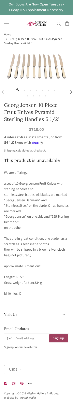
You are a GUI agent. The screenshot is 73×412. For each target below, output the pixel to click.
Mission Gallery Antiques (42, 393)
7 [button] (54, 89)
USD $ (13, 369)
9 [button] (32, 95)
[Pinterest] (22, 383)
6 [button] (48, 89)
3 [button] (29, 89)
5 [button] (42, 89)
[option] (36, 67)
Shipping (10, 150)
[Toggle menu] (6, 23)
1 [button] (17, 89)
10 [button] (39, 95)
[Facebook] (6, 383)
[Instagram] (14, 383)
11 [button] (45, 95)
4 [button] (35, 89)
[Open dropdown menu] (63, 314)
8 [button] (26, 95)
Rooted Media (27, 398)
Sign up (58, 338)
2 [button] (23, 89)
